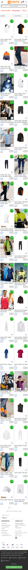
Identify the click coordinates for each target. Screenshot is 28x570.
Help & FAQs (4, 532)
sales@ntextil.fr (18, 527)
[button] (21, 2)
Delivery (3, 528)
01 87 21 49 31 (18, 531)
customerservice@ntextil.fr (20, 525)
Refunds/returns (4, 530)
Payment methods (5, 527)
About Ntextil (4, 523)
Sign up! (4, 517)
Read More (20, 555)
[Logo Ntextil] (14, 2)
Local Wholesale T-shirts (6, 535)
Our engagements (5, 533)
